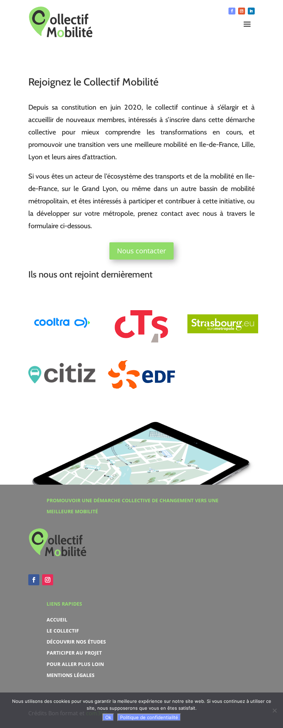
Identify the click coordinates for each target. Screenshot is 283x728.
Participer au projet (74, 652)
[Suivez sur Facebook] (231, 11)
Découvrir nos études (76, 641)
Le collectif (63, 630)
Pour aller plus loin (75, 664)
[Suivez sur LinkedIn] (251, 11)
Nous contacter (141, 250)
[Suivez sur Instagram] (241, 11)
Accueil (57, 619)
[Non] (274, 710)
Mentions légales (71, 675)
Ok (108, 717)
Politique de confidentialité (149, 717)
